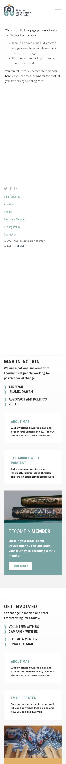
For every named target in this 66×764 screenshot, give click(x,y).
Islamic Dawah (20, 392)
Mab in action (22, 361)
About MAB (20, 422)
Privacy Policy (12, 227)
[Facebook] (10, 188)
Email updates (23, 698)
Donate (8, 211)
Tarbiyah (15, 387)
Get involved (20, 606)
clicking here (36, 81)
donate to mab (20, 644)
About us (9, 204)
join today (20, 566)
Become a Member (14, 219)
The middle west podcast (25, 460)
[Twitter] (5, 188)
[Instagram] (15, 188)
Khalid (20, 246)
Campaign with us (23, 632)
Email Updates (12, 196)
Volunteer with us (23, 627)
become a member (22, 639)
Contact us (10, 234)
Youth (13, 404)
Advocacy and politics (27, 399)
